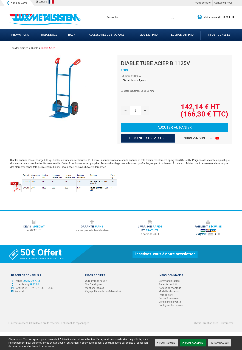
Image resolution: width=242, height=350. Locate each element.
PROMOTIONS (20, 34)
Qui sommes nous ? (96, 280)
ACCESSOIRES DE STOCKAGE (106, 34)
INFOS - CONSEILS (219, 34)
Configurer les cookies (171, 305)
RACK (71, 34)
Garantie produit (168, 284)
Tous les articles (19, 48)
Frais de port (166, 294)
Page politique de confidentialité (103, 291)
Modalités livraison (169, 291)
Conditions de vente (170, 301)
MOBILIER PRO (148, 34)
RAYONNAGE (49, 34)
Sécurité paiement (169, 298)
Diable (34, 48)
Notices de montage (170, 288)
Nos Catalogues (94, 284)
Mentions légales (94, 288)
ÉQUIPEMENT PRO (182, 34)
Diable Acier (48, 48)
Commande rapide (169, 280)
